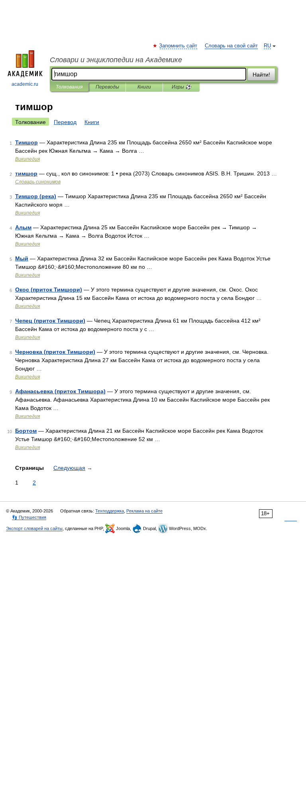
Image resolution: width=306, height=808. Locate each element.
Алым (23, 227)
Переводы (107, 87)
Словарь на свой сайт (231, 46)
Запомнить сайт (178, 46)
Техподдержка (109, 510)
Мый (21, 258)
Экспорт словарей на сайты (34, 528)
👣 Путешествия (29, 517)
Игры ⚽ (181, 87)
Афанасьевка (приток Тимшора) (60, 391)
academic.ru (25, 84)
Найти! (261, 74)
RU (267, 46)
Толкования (69, 87)
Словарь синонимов (38, 182)
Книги (144, 87)
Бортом (26, 431)
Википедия (27, 159)
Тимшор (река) (35, 196)
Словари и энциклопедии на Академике (116, 60)
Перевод (65, 122)
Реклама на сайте (144, 510)
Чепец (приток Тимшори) (50, 320)
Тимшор (26, 142)
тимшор (26, 173)
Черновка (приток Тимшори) (55, 352)
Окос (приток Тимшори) (48, 289)
